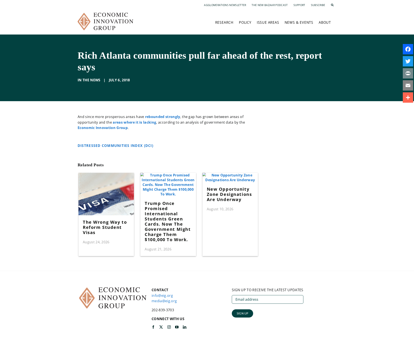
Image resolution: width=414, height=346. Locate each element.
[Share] (408, 97)
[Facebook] (408, 49)
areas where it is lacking (134, 122)
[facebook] (153, 327)
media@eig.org (164, 301)
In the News (89, 80)
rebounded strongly (162, 116)
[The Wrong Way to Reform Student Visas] (106, 175)
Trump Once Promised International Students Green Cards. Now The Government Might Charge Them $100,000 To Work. (168, 221)
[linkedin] (184, 327)
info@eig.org (162, 295)
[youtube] (177, 327)
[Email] (408, 85)
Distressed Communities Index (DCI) (116, 145)
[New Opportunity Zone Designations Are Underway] (230, 175)
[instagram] (169, 327)
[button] (332, 5)
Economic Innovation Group (103, 127)
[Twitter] (408, 61)
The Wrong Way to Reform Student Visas (105, 227)
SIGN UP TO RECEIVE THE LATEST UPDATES (267, 290)
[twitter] (161, 327)
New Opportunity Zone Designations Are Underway (229, 194)
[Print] (408, 73)
